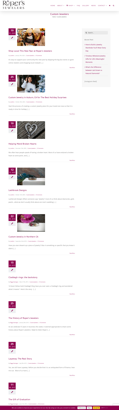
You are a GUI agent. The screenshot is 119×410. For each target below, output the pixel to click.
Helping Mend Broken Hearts (22, 143)
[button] (113, 5)
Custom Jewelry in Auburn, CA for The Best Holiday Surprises (37, 97)
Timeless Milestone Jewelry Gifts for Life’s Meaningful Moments (95, 59)
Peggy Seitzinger (14, 282)
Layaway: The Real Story (20, 358)
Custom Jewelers (30, 55)
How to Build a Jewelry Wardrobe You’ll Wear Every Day (96, 48)
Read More (72, 67)
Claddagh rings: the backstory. (23, 277)
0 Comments (39, 55)
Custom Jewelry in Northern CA (23, 236)
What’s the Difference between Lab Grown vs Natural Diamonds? (94, 70)
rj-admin (12, 55)
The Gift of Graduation (19, 399)
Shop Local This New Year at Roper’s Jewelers (30, 51)
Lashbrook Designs (18, 190)
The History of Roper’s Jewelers (24, 318)
